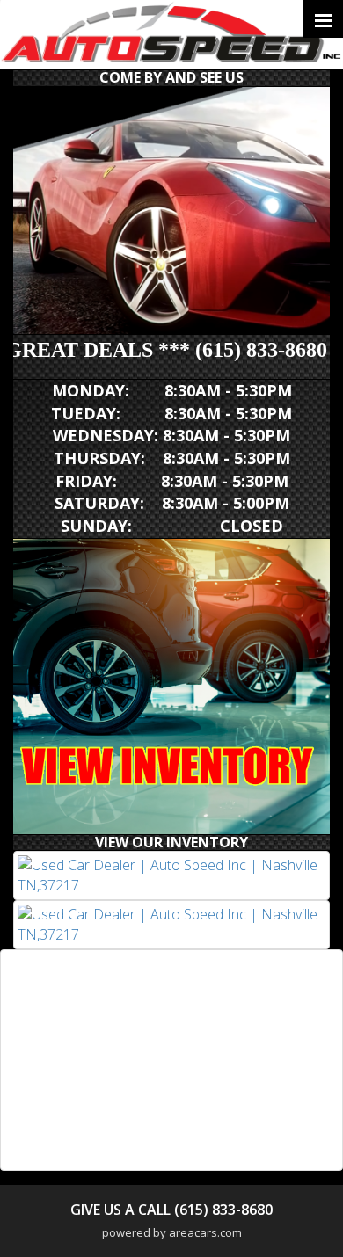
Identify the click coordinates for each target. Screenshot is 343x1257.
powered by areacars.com (172, 1232)
